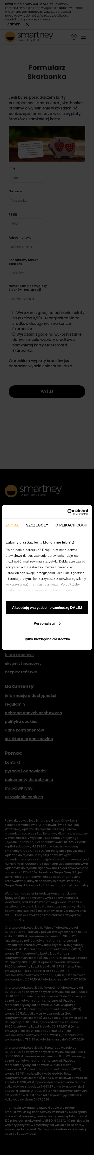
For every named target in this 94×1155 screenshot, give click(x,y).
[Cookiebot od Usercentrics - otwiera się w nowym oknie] (67, 512)
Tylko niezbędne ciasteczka (47, 639)
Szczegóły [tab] (37, 525)
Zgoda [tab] (12, 525)
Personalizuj (44, 623)
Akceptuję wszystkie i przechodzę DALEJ (47, 607)
